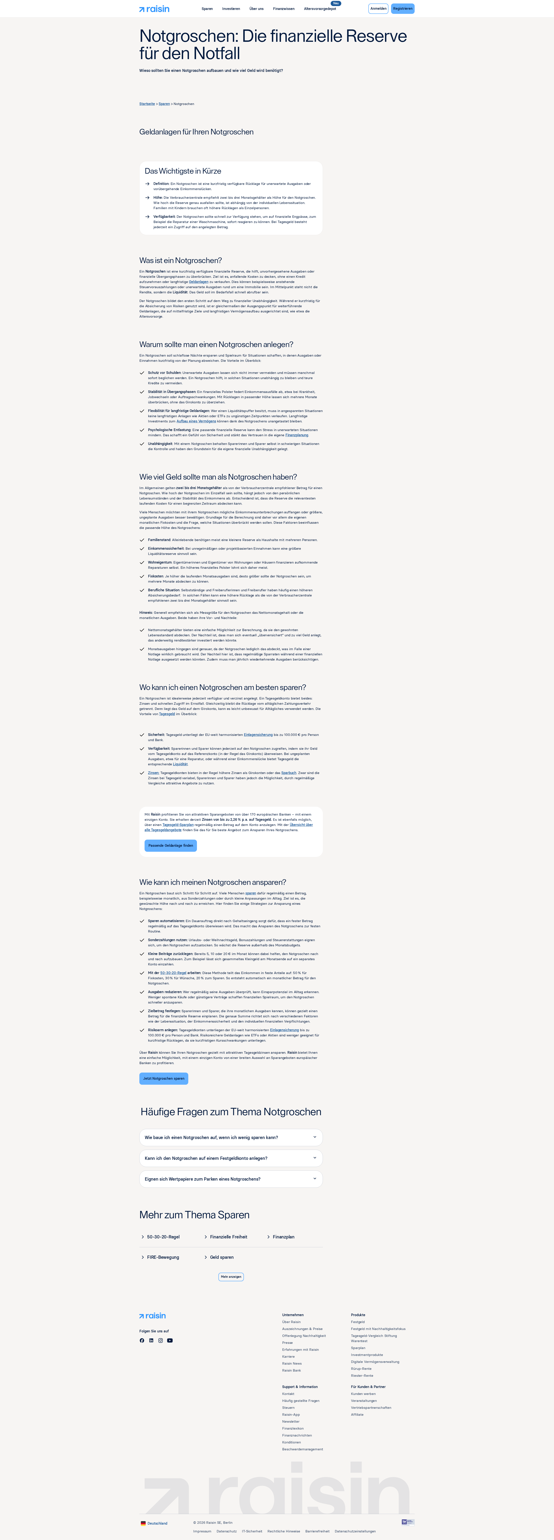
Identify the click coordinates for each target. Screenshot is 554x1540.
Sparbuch (288, 773)
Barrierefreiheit (317, 1531)
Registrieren (402, 8)
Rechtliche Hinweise (283, 1531)
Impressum (202, 1531)
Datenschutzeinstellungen (355, 1531)
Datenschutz (227, 1531)
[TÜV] (408, 1522)
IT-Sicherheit (252, 1531)
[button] (207, 9)
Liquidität (180, 764)
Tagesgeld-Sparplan (178, 825)
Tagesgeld (167, 714)
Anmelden (378, 8)
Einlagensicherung (258, 735)
